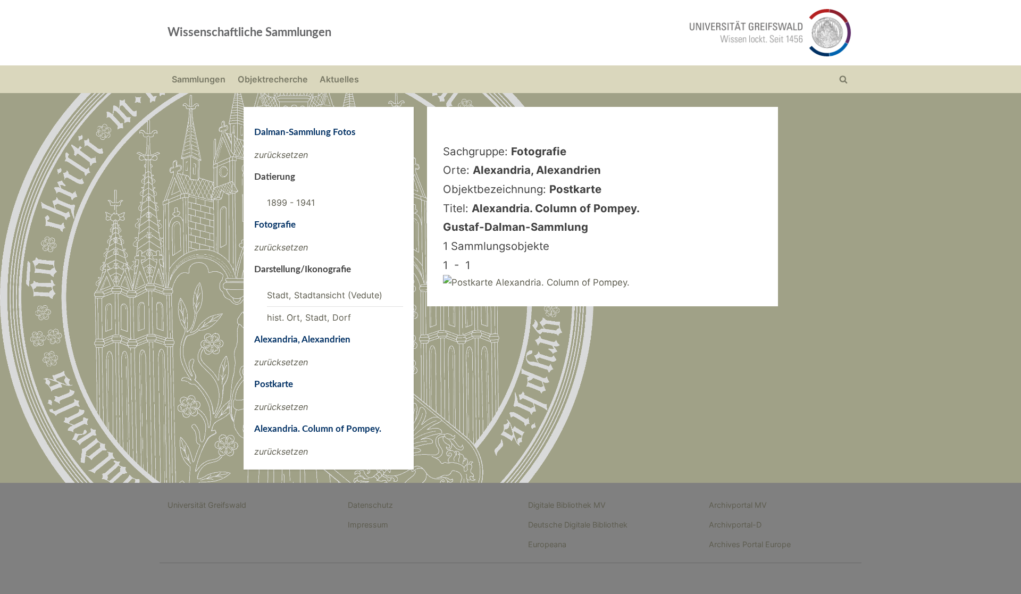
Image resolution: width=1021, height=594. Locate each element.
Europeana (547, 544)
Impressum (368, 524)
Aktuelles (339, 79)
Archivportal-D (735, 524)
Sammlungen (198, 79)
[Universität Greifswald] (662, 32)
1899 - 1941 (291, 202)
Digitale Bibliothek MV (567, 504)
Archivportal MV (738, 504)
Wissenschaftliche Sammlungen (249, 32)
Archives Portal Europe (750, 544)
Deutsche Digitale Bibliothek (577, 524)
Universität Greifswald (207, 504)
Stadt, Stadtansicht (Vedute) (324, 295)
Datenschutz (370, 504)
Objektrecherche (273, 79)
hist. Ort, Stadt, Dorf (309, 317)
